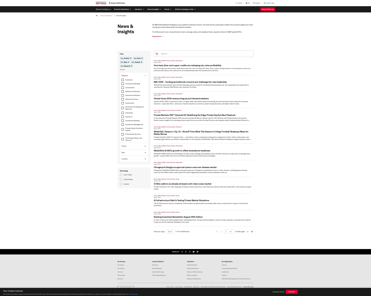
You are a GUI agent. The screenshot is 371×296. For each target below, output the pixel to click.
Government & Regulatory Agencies (134, 108)
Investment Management (134, 124)
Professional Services (133, 134)
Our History (120, 268)
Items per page (159, 232)
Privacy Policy (188, 287)
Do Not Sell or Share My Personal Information (213, 287)
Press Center (121, 275)
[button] (130, 58)
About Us (120, 279)
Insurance (128, 117)
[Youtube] (193, 251)
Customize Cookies (278, 292)
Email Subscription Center (234, 287)
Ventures (120, 272)
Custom (126, 184)
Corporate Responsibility (229, 268)
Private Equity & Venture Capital (134, 129)
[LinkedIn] (197, 251)
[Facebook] (185, 251)
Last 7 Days (128, 175)
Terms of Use (170, 287)
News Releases (157, 268)
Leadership (225, 272)
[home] (96, 15)
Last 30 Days (128, 179)
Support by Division (193, 268)
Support (257, 3)
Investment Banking (132, 121)
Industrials (129, 113)
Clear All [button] (122, 69)
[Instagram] (189, 251)
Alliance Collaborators (194, 279)
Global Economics (131, 99)
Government (129, 103)
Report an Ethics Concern (195, 272)
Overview (155, 265)
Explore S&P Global (118, 3)
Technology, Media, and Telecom (133, 139)
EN (249, 3)
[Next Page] (248, 231)
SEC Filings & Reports (159, 275)
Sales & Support (192, 265)
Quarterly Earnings (158, 272)
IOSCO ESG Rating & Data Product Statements (236, 279)
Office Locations (192, 275)
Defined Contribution (132, 91)
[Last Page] (252, 231)
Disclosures (196, 287)
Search (240, 3)
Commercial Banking (132, 84)
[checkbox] (134, 80)
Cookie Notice (179, 287)
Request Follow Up (268, 9)
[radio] (121, 175)
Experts (224, 275)
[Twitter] (182, 251)
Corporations (129, 88)
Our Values (120, 265)
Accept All (291, 292)
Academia (128, 80)
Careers (224, 265)
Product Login (270, 3)
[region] (185, 292)
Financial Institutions (132, 95)
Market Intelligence (106, 15)
